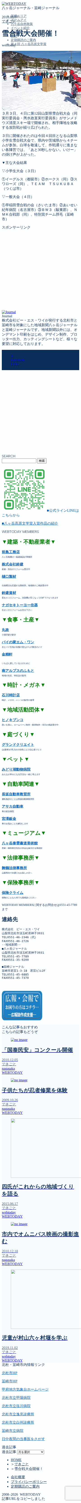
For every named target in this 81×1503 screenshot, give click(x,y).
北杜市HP (9, 1373)
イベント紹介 (20, 28)
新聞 (14, 88)
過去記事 (9, 1452)
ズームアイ (19, 20)
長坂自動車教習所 (16, 794)
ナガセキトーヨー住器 (20, 605)
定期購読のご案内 (23, 40)
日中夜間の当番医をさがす (23, 1439)
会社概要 (18, 1477)
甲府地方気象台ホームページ (25, 1389)
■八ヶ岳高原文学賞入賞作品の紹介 (30, 523)
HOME (16, 1460)
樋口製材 (9, 576)
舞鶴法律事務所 (14, 868)
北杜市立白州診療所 (18, 1422)
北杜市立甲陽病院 (16, 1398)
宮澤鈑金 (9, 819)
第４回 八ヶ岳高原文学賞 (28, 44)
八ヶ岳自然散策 (22, 24)
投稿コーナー (21, 83)
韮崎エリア (19, 16)
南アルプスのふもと (18, 670)
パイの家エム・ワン (18, 642)
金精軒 (7, 654)
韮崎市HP (9, 1381)
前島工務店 (11, 552)
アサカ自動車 (12, 806)
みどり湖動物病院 (16, 769)
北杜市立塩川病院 (16, 1406)
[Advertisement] (40, 270)
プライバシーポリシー (29, 1482)
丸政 (5, 630)
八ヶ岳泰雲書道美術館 (20, 843)
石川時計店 (11, 695)
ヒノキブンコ (12, 720)
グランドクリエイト (18, 744)
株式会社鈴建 (12, 564)
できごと (9, 21)
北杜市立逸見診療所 (18, 1414)
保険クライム (12, 893)
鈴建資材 (9, 593)
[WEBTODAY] (14, 4)
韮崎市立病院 (12, 1431)
